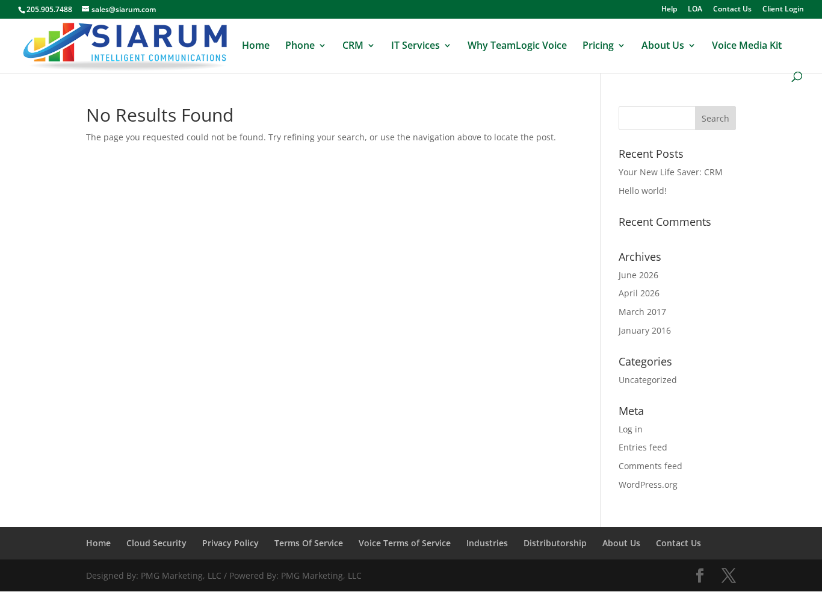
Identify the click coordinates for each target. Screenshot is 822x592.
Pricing (598, 46)
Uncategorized (648, 379)
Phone (300, 46)
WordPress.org (648, 484)
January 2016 (645, 330)
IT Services (415, 46)
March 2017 (642, 311)
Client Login (783, 9)
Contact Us (732, 9)
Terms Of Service (308, 543)
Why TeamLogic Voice (517, 46)
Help (669, 9)
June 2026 (638, 275)
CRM (352, 46)
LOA (695, 9)
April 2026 (639, 293)
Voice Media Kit (747, 46)
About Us (662, 46)
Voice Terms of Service (405, 543)
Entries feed (643, 447)
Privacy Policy (230, 543)
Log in (631, 429)
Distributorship (555, 543)
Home (256, 46)
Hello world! (643, 190)
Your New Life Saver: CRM (671, 172)
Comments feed (650, 466)
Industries (487, 543)
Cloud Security (156, 543)
